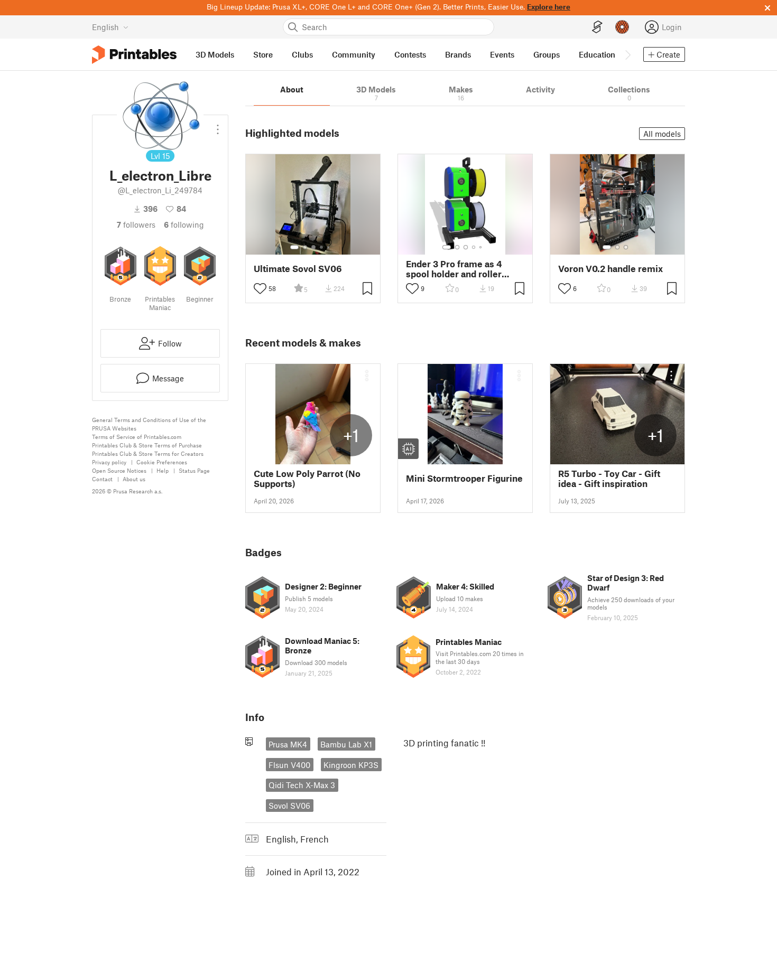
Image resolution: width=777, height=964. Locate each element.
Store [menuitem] (263, 54)
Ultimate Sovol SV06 (298, 269)
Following (184, 224)
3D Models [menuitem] (215, 54)
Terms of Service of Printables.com (136, 436)
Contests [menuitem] (410, 54)
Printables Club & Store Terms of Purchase (147, 445)
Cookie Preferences (161, 461)
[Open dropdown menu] (217, 125)
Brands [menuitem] (458, 54)
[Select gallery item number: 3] (313, 247)
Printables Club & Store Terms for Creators (148, 453)
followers (136, 224)
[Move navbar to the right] (627, 54)
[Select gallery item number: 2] (305, 247)
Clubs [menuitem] (302, 54)
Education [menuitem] (597, 54)
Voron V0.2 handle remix (610, 269)
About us (134, 478)
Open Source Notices (119, 470)
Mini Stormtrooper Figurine (464, 478)
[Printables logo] (134, 54)
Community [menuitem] (353, 54)
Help (162, 470)
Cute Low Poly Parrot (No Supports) (307, 479)
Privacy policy (109, 461)
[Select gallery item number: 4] (322, 247)
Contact (102, 478)
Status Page (194, 470)
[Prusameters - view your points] (622, 27)
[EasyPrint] (597, 27)
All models (662, 133)
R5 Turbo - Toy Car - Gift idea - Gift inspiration (609, 479)
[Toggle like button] (260, 288)
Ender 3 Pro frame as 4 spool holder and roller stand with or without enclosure (454, 269)
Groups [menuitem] (546, 54)
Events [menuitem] (502, 54)
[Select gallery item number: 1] (294, 247)
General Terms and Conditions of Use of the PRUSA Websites (149, 424)
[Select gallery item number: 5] (329, 247)
